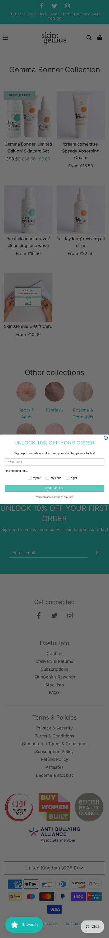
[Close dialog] (106, 438)
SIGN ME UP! (55, 488)
